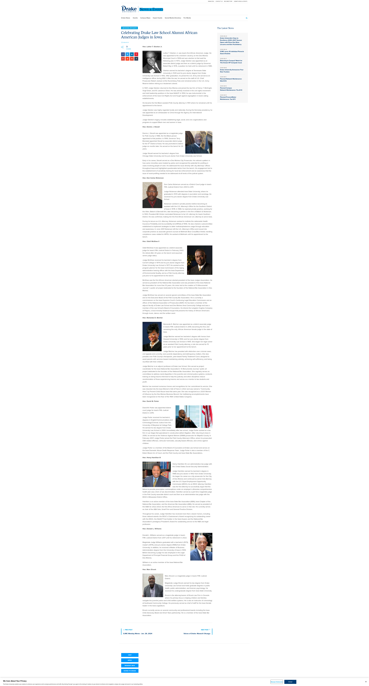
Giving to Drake (130, 671)
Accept (290, 682)
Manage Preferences (277, 682)
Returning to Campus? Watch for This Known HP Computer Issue (231, 61)
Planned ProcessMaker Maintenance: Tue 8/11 (228, 98)
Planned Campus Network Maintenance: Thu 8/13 (231, 89)
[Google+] (123, 59)
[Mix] (132, 59)
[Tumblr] (136, 59)
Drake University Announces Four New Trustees (231, 71)
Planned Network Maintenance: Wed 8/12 (231, 80)
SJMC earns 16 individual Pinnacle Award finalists (232, 52)
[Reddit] (127, 59)
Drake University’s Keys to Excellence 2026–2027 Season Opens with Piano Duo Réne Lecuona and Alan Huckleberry (231, 41)
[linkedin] (132, 54)
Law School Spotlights (129, 28)
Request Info (130, 665)
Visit (130, 655)
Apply (130, 660)
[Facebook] (123, 54)
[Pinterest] (136, 54)
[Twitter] (127, 54)
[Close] (366, 682)
